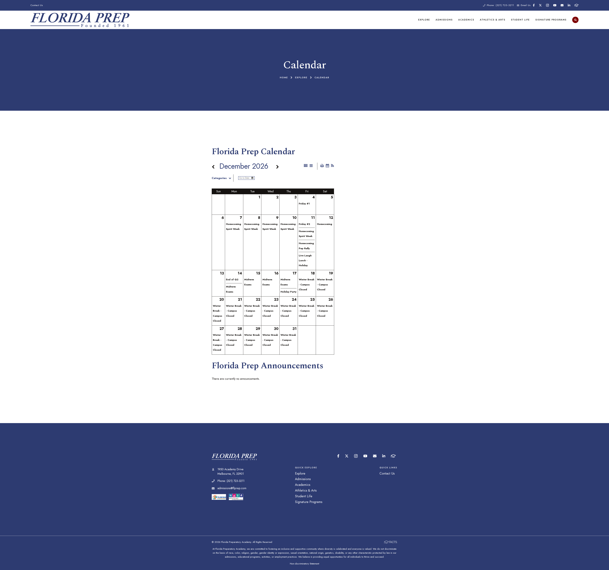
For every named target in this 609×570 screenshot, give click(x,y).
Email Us (526, 5)
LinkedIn (569, 5)
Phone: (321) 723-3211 (500, 5)
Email (562, 5)
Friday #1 (304, 203)
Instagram (547, 5)
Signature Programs (550, 19)
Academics (466, 19)
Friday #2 (304, 224)
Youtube (554, 5)
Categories (219, 178)
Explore (424, 19)
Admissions (444, 19)
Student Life (520, 19)
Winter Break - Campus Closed (306, 284)
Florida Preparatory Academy (234, 457)
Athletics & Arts (492, 19)
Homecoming (324, 224)
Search (575, 20)
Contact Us (36, 5)
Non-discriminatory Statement (304, 563)
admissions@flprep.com (231, 488)
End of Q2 (232, 279)
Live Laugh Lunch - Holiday (305, 260)
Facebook (533, 5)
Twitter (540, 5)
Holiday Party (288, 291)
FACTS (576, 5)
